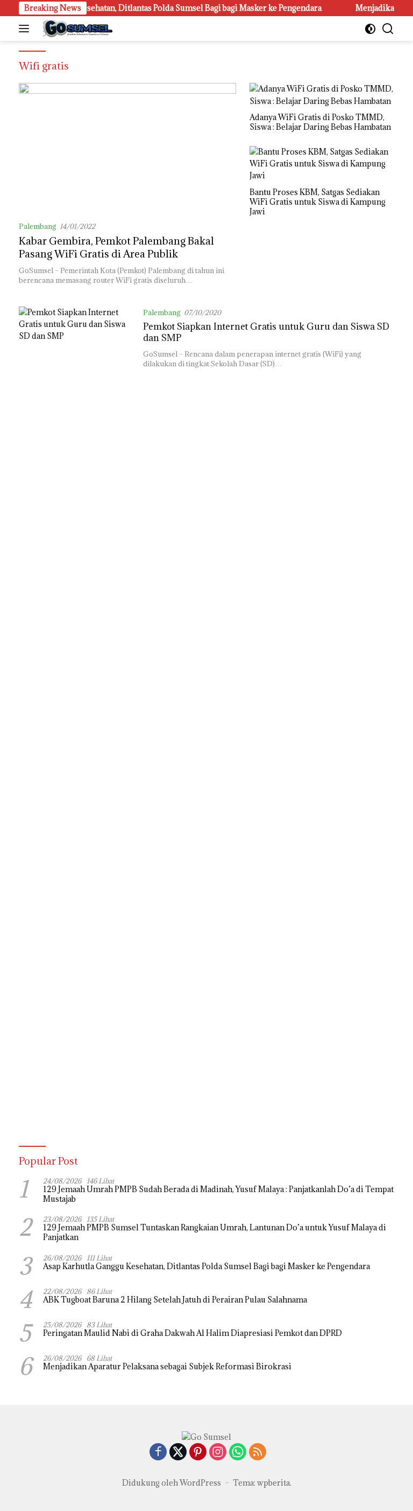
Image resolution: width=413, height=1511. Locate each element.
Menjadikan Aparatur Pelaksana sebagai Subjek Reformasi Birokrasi (167, 1366)
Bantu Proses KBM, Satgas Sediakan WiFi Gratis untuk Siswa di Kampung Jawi (318, 202)
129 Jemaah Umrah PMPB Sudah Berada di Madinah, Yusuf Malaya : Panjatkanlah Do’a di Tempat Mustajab (218, 1194)
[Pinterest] (197, 1452)
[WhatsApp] (237, 1452)
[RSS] (257, 1452)
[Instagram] (217, 1452)
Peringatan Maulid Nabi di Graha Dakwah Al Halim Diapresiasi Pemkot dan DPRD (192, 1333)
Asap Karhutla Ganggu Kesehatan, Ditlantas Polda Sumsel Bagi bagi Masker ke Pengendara (206, 1266)
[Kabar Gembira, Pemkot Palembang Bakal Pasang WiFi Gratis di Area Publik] (127, 147)
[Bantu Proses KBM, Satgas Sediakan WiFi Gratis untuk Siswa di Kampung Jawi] (322, 164)
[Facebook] (158, 1452)
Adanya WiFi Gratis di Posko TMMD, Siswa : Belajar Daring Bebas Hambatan (320, 122)
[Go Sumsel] (75, 28)
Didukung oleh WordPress (171, 1483)
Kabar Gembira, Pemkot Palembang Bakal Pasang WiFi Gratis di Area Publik (116, 247)
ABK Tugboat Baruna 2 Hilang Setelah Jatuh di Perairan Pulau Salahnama (175, 1300)
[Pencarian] (388, 29)
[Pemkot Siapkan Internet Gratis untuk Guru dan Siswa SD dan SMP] (77, 711)
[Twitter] (178, 1452)
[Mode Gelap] (370, 29)
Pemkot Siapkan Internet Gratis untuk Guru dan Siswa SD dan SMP (266, 332)
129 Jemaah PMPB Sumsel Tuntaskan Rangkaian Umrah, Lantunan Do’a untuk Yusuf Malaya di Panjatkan (214, 1232)
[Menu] (26, 28)
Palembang (37, 226)
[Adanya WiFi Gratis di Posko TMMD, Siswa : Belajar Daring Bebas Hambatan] (322, 95)
